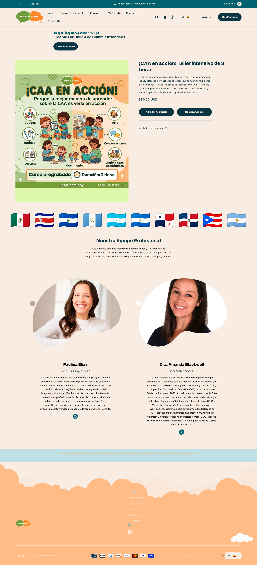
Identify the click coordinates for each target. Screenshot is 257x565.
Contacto (135, 515)
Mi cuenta (135, 509)
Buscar (187, 555)
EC (20, 3)
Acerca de (135, 520)
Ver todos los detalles (151, 128)
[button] (156, 17)
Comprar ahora (194, 112)
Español (35, 3)
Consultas (134, 503)
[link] (20, 220)
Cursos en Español (135, 497)
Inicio (135, 492)
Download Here (65, 46)
